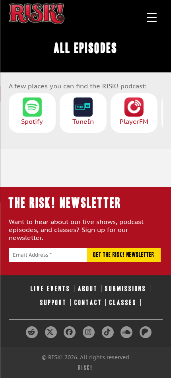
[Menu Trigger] (152, 17)
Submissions (125, 288)
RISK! (85, 368)
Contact (88, 302)
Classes (123, 302)
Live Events (50, 288)
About (88, 288)
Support (53, 302)
